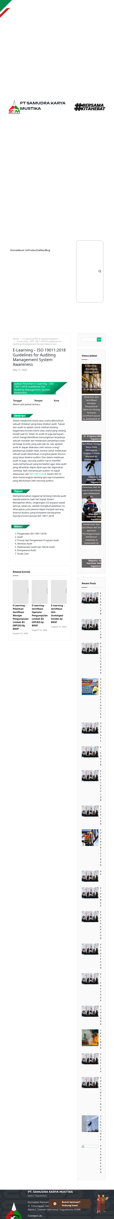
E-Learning (28, 338)
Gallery (41, 250)
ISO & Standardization (46, 338)
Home (13, 250)
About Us (22, 250)
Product (32, 250)
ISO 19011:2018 (38, 474)
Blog (47, 250)
